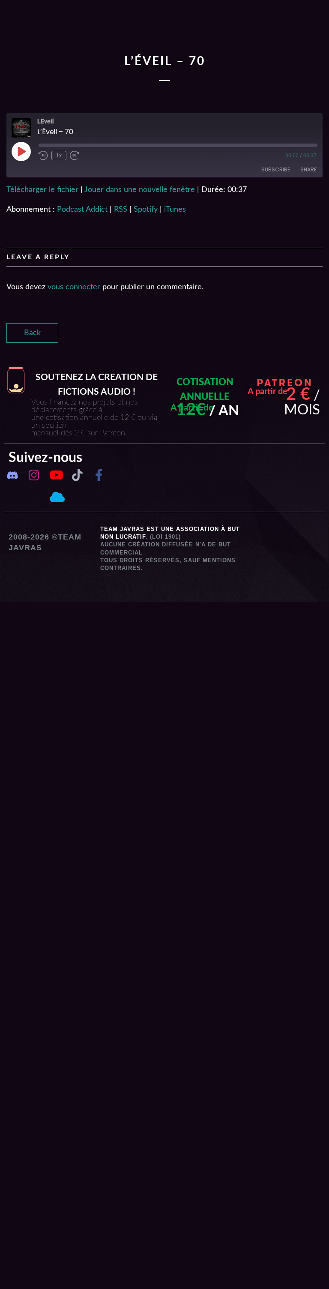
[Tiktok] (77, 475)
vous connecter (74, 287)
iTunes (175, 209)
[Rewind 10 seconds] (43, 155)
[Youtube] (55, 475)
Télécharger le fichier (42, 190)
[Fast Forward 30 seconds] (74, 155)
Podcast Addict (82, 209)
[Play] (21, 151)
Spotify (146, 209)
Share (308, 169)
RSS (120, 209)
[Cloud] (55, 497)
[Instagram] (34, 475)
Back (32, 333)
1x (59, 156)
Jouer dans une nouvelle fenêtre (139, 190)
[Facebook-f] (98, 475)
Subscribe (275, 169)
